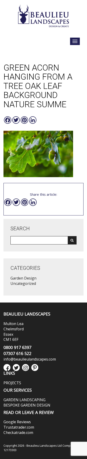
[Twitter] (16, 120)
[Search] (72, 240)
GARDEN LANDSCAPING (24, 399)
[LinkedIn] (33, 120)
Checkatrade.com (18, 432)
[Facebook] (7, 120)
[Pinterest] (24, 120)
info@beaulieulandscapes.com (29, 359)
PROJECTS (12, 382)
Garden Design (23, 278)
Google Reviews (17, 421)
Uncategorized (23, 283)
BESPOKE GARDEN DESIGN (26, 405)
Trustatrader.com (18, 427)
